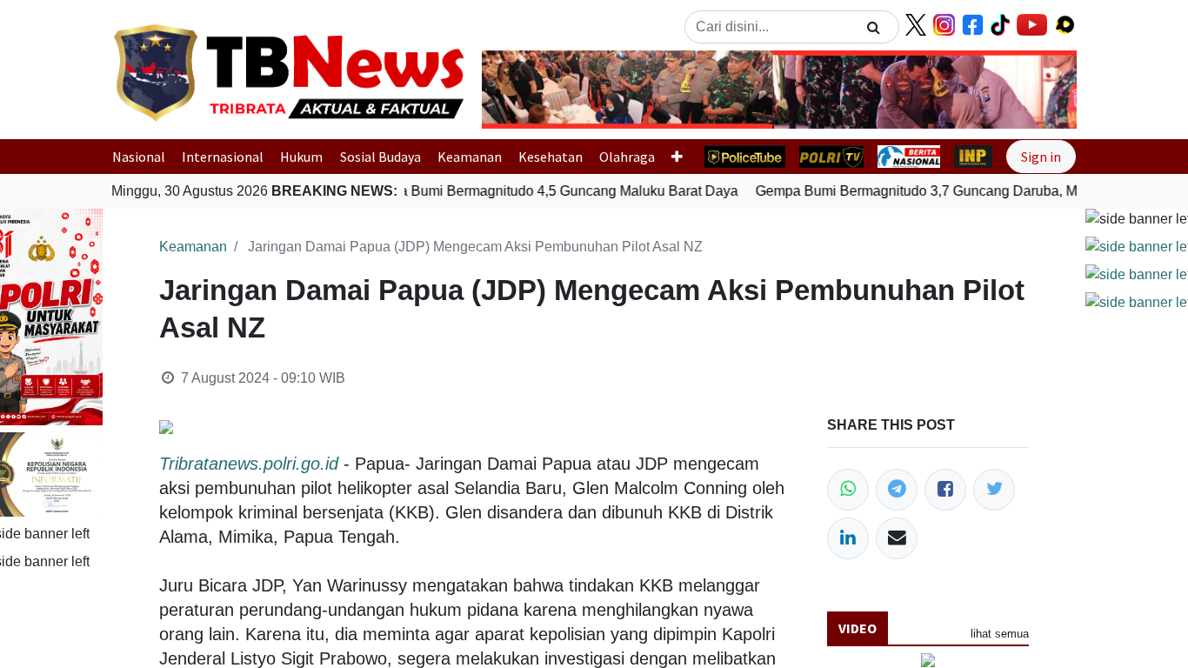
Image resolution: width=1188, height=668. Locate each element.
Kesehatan (550, 156)
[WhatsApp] (848, 490)
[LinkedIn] (848, 538)
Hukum (301, 156)
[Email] (897, 538)
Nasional (138, 156)
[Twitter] (994, 490)
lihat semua (1000, 633)
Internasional (223, 156)
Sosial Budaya (380, 156)
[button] (526, 89)
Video (857, 628)
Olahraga (627, 156)
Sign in (1041, 156)
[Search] (874, 26)
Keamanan (469, 156)
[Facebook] (945, 490)
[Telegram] (897, 490)
